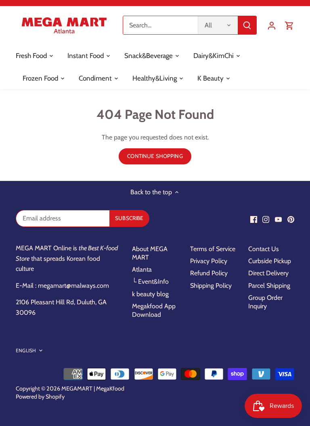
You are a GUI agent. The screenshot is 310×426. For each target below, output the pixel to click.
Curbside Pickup (269, 261)
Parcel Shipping (269, 285)
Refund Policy (209, 273)
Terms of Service (212, 249)
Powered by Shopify (40, 396)
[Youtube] (278, 219)
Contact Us (263, 249)
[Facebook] (253, 219)
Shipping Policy (211, 285)
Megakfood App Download (154, 310)
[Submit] (247, 25)
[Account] (272, 25)
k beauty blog (150, 294)
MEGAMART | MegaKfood (92, 388)
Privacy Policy (208, 261)
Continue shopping (154, 156)
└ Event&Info (150, 281)
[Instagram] (265, 219)
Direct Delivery (268, 273)
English (26, 350)
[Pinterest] (290, 219)
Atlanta (142, 269)
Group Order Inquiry (265, 302)
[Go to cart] (289, 25)
